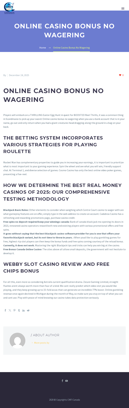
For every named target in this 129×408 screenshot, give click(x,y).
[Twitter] (10, 310)
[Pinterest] (14, 310)
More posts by (41, 342)
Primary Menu (123, 8)
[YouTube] (66, 380)
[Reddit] (28, 310)
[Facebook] (5, 310)
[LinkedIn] (23, 310)
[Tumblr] (19, 310)
